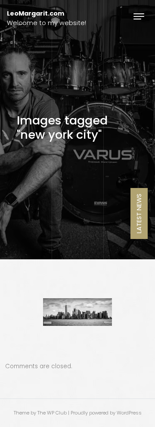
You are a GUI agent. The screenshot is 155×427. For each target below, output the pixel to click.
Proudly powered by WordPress (106, 412)
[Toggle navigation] (139, 16)
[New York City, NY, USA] (77, 312)
